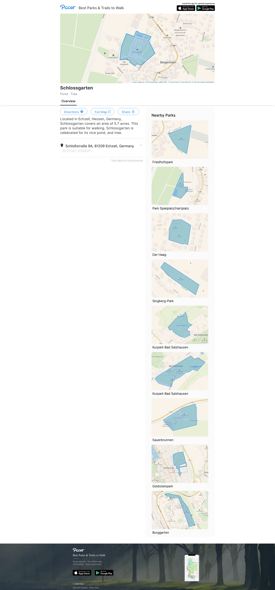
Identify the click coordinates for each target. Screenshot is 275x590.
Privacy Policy (94, 587)
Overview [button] (68, 101)
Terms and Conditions (80, 587)
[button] (73, 111)
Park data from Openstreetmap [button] (127, 160)
